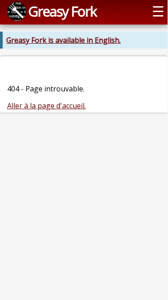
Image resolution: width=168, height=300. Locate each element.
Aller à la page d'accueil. (46, 106)
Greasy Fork (62, 11)
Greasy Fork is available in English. (63, 40)
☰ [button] (158, 11)
